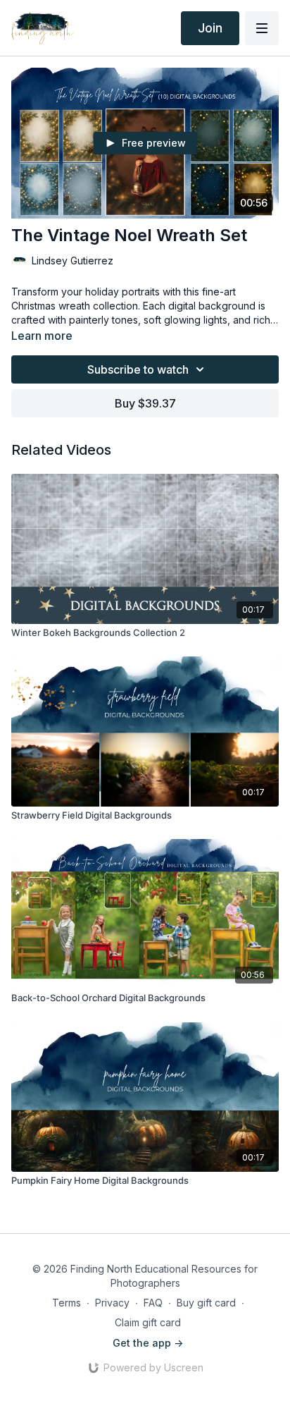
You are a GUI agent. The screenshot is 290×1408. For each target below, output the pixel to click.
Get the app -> (148, 1343)
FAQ (153, 1303)
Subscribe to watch (138, 369)
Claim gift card (148, 1322)
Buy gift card (206, 1303)
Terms (66, 1303)
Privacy (112, 1303)
